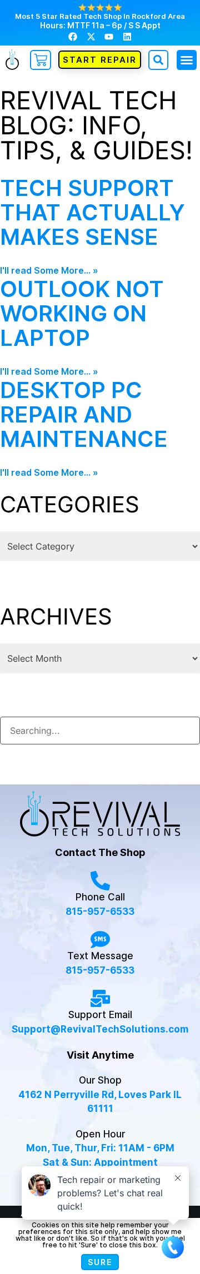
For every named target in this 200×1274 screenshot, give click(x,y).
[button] (186, 60)
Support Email (100, 1014)
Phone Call (100, 897)
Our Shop (100, 1080)
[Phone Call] (100, 880)
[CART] (40, 60)
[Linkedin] (127, 36)
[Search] (185, 727)
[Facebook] (73, 36)
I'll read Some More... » (49, 270)
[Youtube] (109, 36)
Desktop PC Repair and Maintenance (84, 414)
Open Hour (100, 1134)
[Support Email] (100, 998)
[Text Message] (100, 939)
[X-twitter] (91, 36)
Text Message (100, 955)
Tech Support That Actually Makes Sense (92, 212)
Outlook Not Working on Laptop (82, 313)
